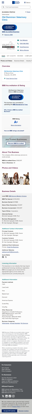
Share (28, 12)
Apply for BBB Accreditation (10, 381)
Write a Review (24, 50)
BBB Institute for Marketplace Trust (12, 389)
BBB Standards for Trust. (20, 104)
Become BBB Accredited (16, 143)
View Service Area (11, 78)
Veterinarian (5, 323)
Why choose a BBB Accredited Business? (13, 110)
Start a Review (6, 369)
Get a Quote (11, 56)
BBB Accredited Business (10, 32)
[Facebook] (3, 257)
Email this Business (13, 247)
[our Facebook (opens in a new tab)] (10, 397)
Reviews (20, 56)
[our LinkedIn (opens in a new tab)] (6, 397)
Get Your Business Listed (9, 378)
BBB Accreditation (7, 379)
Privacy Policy (16, 406)
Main (3, 56)
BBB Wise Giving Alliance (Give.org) (12, 391)
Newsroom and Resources (9, 383)
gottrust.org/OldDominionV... (10, 252)
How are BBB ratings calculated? (14, 131)
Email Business (24, 47)
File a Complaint (6, 371)
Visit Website (24, 40)
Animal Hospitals (15, 323)
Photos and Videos (6, 61)
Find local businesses (12, 7)
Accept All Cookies (9, 411)
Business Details (19, 61)
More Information (16, 125)
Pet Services (24, 323)
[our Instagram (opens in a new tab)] (13, 397)
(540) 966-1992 (24, 43)
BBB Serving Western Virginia (17, 196)
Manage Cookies (24, 411)
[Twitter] (6, 257)
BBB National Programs (8, 393)
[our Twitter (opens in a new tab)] (3, 397)
